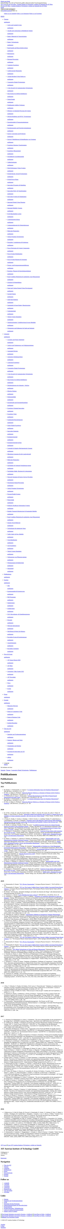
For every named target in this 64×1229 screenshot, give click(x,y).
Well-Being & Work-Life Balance (16, 631)
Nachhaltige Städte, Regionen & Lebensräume (19, 471)
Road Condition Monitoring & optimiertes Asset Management (23, 276)
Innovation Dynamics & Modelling (16, 185)
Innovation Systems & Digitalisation (16, 196)
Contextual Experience (13, 362)
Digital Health (11, 99)
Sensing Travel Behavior (13, 522)
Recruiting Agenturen (13, 648)
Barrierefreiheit (8, 1207)
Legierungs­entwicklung (13, 219)
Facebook (7, 1186)
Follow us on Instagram (22, 13)
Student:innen (11, 603)
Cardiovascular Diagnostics (14, 71)
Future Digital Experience (14, 425)
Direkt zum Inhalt (5, 1)
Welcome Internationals (13, 625)
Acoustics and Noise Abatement (15, 339)
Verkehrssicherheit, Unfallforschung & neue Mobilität (21, 322)
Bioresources (10, 53)
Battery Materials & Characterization (17, 36)
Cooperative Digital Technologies (16, 82)
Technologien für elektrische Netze (16, 528)
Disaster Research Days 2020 (27, 853)
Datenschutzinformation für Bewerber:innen (15, 1205)
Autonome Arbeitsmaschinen (15, 357)
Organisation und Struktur (14, 746)
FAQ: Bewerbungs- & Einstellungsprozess (18, 614)
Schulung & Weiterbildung (14, 282)
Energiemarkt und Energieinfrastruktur (17, 402)
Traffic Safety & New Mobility (15, 534)
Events (9, 688)
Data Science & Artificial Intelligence (17, 93)
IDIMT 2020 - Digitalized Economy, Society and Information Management (32, 842)
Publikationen (33, 770)
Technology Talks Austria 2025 (15, 671)
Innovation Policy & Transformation (16, 191)
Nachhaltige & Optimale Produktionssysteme (19, 465)
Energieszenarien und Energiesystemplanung (19, 128)
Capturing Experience (13, 65)
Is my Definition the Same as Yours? (28, 895)
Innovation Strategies (12, 431)
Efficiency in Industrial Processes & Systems (19, 111)
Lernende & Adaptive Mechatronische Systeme (19, 448)
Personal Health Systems (13, 494)
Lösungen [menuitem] (6, 334)
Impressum (3, 1158)
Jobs (8, 585)
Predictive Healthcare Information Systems (18, 505)
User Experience (11, 545)
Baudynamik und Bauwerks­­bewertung (17, 48)
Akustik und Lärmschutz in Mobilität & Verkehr (20, 30)
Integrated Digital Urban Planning (16, 202)
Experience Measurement (14, 151)
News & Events (8, 1173)
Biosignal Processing (12, 59)
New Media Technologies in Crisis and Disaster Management (29, 949)
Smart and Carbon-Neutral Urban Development (19, 288)
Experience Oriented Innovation (15, 408)
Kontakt (6, 1176)
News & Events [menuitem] (8, 654)
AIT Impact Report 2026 (13, 660)
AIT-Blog (6, 1192)
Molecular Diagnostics (13, 231)
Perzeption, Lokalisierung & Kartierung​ (17, 242)
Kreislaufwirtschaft (12, 437)
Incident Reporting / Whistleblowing (13, 1208)
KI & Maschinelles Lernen (14, 214)
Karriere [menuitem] (6, 580)
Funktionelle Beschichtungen (15, 419)
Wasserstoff (10, 568)
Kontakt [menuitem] (6, 700)
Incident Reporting (12, 723)
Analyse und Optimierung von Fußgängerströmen (20, 345)
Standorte (3, 1227)
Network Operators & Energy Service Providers (20, 477)
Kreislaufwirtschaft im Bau (14, 442)
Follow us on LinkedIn (10, 13)
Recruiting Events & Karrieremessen (17, 637)
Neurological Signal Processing (15, 482)
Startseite (3, 770)
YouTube (6, 1184)
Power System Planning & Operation (17, 259)
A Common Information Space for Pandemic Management (42, 790)
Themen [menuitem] (6, 19)
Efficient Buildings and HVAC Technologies (19, 116)
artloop (9, 757)
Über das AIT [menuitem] (7, 728)
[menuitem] (33, 22)
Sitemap (6, 1199)
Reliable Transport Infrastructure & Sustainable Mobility (22, 511)
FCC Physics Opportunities (27, 884)
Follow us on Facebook (35, 13)
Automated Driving (12, 351)
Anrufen (3, 1224)
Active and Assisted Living (14, 25)
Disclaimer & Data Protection (12, 1204)
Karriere (6, 1174)
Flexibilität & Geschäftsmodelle (15, 156)
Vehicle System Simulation (14, 317)
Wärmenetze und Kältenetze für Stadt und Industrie (20, 328)
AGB (5, 1202)
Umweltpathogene (12, 540)
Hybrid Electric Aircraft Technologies (17, 173)
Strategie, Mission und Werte (14, 740)
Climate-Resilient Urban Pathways (16, 76)
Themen (8, 770)
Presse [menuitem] (5, 694)
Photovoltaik (10, 500)
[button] (2, 7)
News (8, 683)
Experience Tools (11, 414)
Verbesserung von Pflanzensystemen (16, 557)
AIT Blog (9, 665)
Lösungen (6, 1168)
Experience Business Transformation (17, 145)
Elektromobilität (11, 397)
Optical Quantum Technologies (15, 236)
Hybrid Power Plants (12, 179)
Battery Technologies (12, 42)
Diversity (9, 620)
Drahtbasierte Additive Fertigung (16, 105)
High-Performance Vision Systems (16, 168)
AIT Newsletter (11, 677)
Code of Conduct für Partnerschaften (13, 1210)
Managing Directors (12, 706)
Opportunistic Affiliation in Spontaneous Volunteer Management (43, 914)
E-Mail (2, 1226)
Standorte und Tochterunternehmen (16, 734)
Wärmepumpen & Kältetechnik (15, 563)
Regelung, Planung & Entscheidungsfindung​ (19, 271)
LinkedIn (6, 1183)
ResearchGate (7, 1189)
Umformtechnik (11, 311)
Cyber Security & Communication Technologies (20, 88)
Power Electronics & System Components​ (18, 248)
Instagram (7, 1187)
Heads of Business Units (13, 717)
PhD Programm (11, 597)
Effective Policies (11, 391)
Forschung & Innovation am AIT (16, 751)
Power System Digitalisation (14, 254)
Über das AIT (7, 1165)
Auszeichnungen (11, 643)
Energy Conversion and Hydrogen (16, 133)
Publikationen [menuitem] (7, 574)
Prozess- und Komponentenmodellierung (18, 265)
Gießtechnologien (12, 162)
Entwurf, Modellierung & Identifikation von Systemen (21, 139)
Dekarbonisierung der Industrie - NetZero (18, 385)
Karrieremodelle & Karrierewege (16, 591)
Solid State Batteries (12, 299)
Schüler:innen (11, 608)
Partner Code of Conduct (10, 1211)
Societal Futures (11, 294)
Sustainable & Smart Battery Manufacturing (18, 305)
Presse (5, 1171)
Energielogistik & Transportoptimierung (17, 122)
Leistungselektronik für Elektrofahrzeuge (18, 225)
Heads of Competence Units (14, 711)
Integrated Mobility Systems (14, 208)
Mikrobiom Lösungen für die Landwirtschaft (19, 454)
